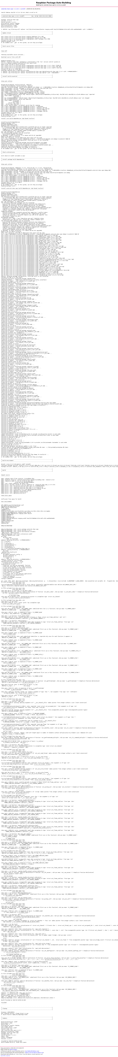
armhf (23, 9)
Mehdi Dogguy (13, 1049)
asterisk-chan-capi (7, 9)
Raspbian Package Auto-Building (53, 3)
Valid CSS (8, 1055)
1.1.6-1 (17, 9)
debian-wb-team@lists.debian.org (34, 1052)
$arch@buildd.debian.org (31, 1051)
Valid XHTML (3, 1055)
